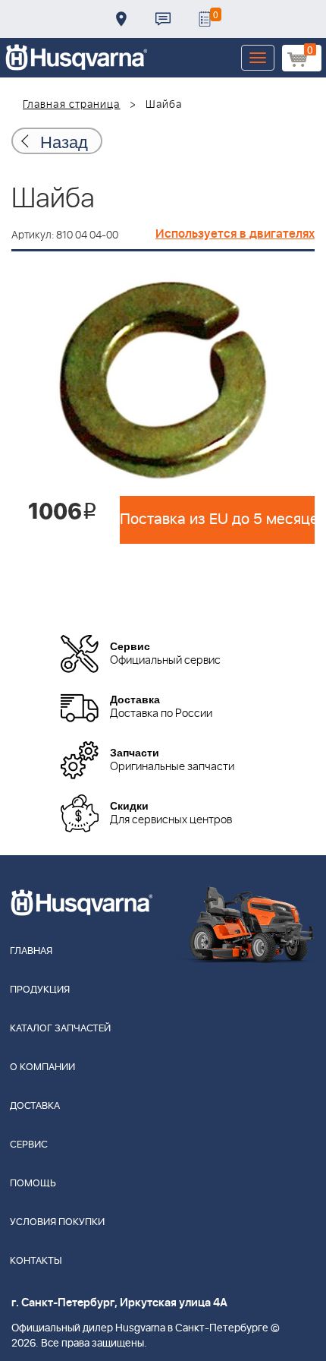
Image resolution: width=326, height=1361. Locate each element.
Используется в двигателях (235, 234)
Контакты (163, 19)
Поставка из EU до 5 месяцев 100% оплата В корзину (217, 519)
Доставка (121, 19)
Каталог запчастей (60, 1029)
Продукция (40, 990)
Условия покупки (57, 1222)
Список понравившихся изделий (204, 19)
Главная (31, 951)
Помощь (33, 1183)
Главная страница (72, 104)
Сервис (29, 1145)
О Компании (42, 1067)
